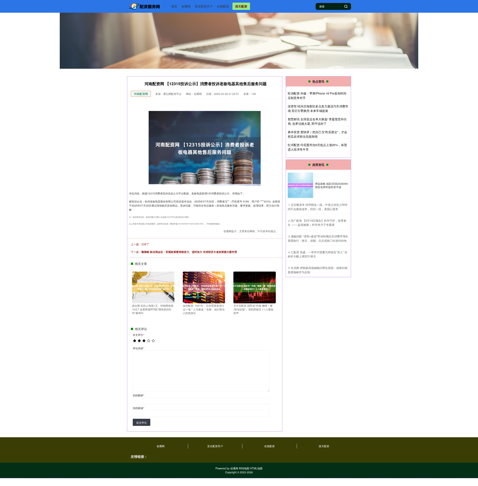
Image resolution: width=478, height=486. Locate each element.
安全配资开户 (204, 6)
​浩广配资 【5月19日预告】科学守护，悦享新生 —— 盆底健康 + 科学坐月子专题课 (317, 223)
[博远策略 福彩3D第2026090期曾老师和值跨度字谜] (300, 185)
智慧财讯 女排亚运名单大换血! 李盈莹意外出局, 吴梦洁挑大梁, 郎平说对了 (317, 121)
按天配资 (241, 6)
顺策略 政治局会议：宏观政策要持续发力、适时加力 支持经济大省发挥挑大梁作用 (189, 252)
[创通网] (145, 6)
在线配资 (223, 6)
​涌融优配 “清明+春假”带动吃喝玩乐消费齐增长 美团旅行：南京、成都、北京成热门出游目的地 (318, 238)
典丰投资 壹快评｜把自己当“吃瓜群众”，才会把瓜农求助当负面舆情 (317, 134)
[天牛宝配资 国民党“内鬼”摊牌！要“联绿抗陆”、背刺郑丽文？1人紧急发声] (254, 287)
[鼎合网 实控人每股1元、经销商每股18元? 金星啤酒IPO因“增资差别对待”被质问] (153, 287)
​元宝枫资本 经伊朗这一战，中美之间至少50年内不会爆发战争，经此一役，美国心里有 (318, 207)
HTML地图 (256, 468)
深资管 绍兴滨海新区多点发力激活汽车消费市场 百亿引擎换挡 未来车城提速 (318, 108)
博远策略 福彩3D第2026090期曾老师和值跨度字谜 (331, 185)
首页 (174, 6)
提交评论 (141, 422)
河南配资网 (141, 94)
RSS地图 (244, 468)
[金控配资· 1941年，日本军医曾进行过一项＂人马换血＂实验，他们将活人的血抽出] (204, 287)
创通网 (185, 6)
